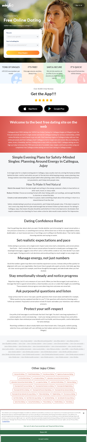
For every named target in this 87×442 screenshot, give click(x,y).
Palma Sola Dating (44, 394)
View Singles (23, 53)
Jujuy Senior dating (14, 352)
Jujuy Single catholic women (68, 352)
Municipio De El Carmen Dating (23, 386)
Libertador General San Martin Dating (57, 378)
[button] (79, 5)
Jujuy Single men (14, 357)
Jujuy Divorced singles (61, 343)
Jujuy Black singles (72, 341)
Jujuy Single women (61, 357)
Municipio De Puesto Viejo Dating (42, 390)
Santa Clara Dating (20, 402)
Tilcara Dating (47, 402)
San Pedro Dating (18, 398)
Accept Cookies (43, 439)
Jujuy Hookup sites (25, 346)
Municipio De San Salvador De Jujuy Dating (24, 394)
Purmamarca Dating (69, 394)
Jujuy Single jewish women (31, 354)
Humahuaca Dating (48, 374)
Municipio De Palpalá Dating (64, 386)
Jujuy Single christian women (11, 354)
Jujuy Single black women (49, 352)
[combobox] (22, 36)
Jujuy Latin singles (8, 349)
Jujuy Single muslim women (30, 357)
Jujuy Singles (74, 357)
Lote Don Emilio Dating (57, 382)
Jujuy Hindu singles (10, 346)
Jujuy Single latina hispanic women (52, 354)
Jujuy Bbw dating (59, 341)
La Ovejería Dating (38, 378)
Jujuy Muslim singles (76, 349)
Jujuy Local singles (39, 349)
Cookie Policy (6, 421)
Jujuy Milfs (65, 349)
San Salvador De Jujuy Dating (66, 398)
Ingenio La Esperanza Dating (65, 374)
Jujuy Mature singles (53, 349)
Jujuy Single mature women (75, 354)
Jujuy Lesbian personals (23, 349)
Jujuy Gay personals (76, 343)
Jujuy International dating (41, 346)
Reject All (43, 432)
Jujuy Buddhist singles (9, 343)
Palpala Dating (56, 394)
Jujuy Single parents (47, 357)
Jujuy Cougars (47, 343)
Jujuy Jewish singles (74, 346)
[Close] (83, 413)
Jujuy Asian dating (26, 341)
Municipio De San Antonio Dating (64, 390)
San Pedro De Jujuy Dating (34, 398)
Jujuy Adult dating (13, 341)
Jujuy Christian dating (34, 343)
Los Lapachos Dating (41, 382)
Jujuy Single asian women (30, 352)
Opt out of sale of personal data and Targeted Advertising (43, 426)
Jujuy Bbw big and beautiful (43, 341)
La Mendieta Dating (24, 378)
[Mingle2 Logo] (8, 5)
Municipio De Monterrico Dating (45, 386)
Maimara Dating (71, 382)
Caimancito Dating (19, 374)
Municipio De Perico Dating (21, 390)
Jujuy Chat (21, 343)
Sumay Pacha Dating (34, 402)
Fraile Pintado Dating (33, 374)
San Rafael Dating (49, 398)
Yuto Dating (69, 402)
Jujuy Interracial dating (58, 346)
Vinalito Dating (58, 402)
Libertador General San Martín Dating (21, 382)
